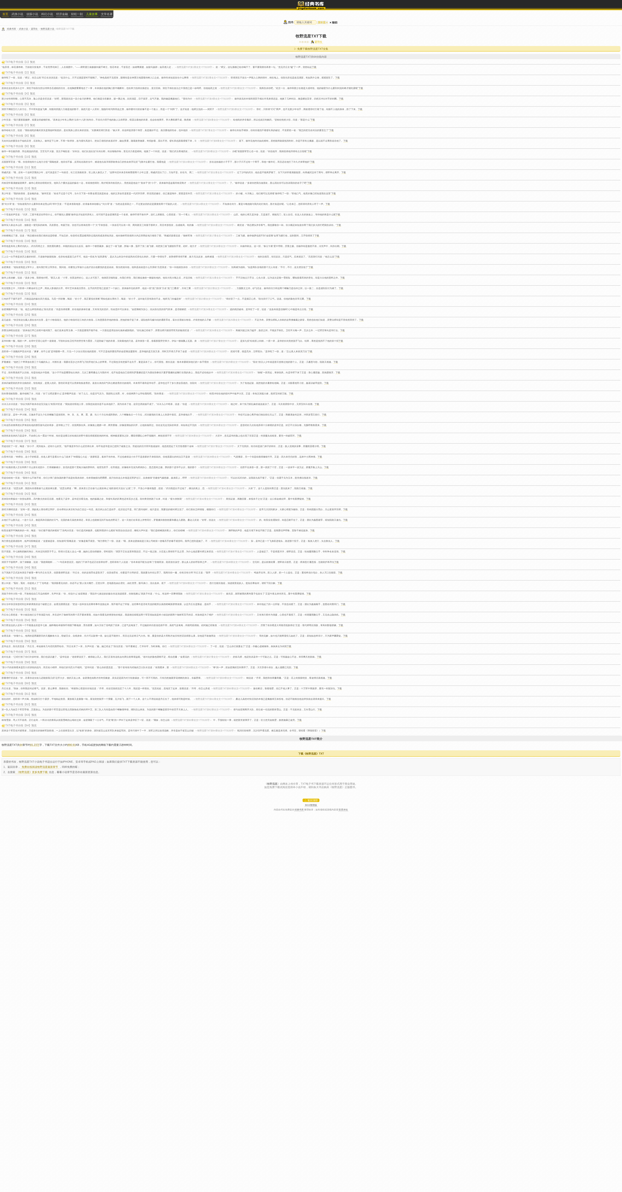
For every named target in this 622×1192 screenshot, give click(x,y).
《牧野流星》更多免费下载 (32, 772)
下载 (314, 67)
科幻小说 (47, 14)
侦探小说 (32, 14)
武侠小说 (17, 14)
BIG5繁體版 (311, 805)
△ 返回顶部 (311, 800)
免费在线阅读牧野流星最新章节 (40, 767)
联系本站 (343, 809)
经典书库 (11, 29)
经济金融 (62, 14)
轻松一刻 (77, 14)
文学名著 (107, 14)
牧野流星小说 (47, 29)
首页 (5, 14)
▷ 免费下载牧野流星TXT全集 (311, 48)
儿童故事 (92, 14)
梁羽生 (34, 29)
